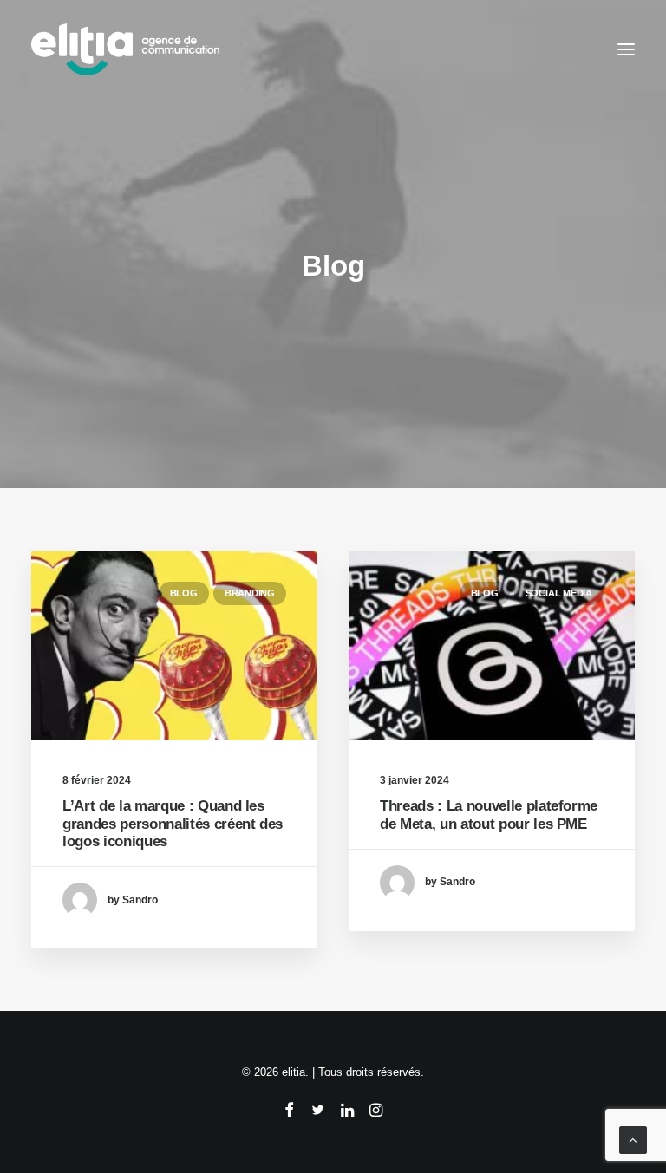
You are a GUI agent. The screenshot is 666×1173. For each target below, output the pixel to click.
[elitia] (125, 49)
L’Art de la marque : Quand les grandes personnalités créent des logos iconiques (172, 824)
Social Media (559, 593)
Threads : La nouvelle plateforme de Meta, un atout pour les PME (488, 814)
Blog (184, 593)
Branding (250, 593)
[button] (626, 49)
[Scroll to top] (633, 1138)
